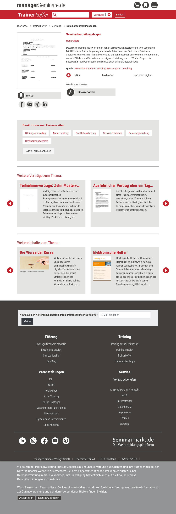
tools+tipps (51, 390)
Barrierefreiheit (125, 401)
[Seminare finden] (133, 441)
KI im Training (51, 396)
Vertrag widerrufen (124, 379)
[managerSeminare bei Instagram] (33, 440)
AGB (124, 395)
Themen (124, 418)
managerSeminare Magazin (51, 344)
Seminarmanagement (36, 141)
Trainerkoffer (40, 26)
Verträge (56, 26)
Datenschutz (124, 406)
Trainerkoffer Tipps (124, 361)
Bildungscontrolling (35, 133)
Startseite (22, 26)
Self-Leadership (51, 355)
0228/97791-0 (129, 459)
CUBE (51, 385)
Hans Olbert (72, 40)
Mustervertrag (60, 133)
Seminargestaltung (139, 133)
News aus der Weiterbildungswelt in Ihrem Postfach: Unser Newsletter (58, 315)
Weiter (27, 321)
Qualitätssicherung (86, 133)
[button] (39, 96)
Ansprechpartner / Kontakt (124, 389)
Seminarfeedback (112, 133)
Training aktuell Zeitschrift (125, 344)
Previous (10, 203)
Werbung (124, 423)
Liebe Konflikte (51, 424)
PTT (51, 379)
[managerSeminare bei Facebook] (44, 440)
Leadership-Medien (51, 349)
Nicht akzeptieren (48, 497)
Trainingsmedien (124, 349)
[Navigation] (155, 5)
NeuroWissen (51, 413)
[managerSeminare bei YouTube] (55, 440)
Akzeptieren (26, 497)
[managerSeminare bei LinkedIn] (22, 440)
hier (103, 491)
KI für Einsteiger (51, 402)
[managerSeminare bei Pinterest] (66, 440)
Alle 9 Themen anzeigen (38, 151)
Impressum (125, 412)
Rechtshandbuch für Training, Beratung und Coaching (103, 68)
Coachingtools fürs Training (51, 407)
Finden (119, 14)
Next (166, 203)
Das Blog (51, 361)
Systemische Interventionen (51, 419)
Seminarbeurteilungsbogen (82, 26)
